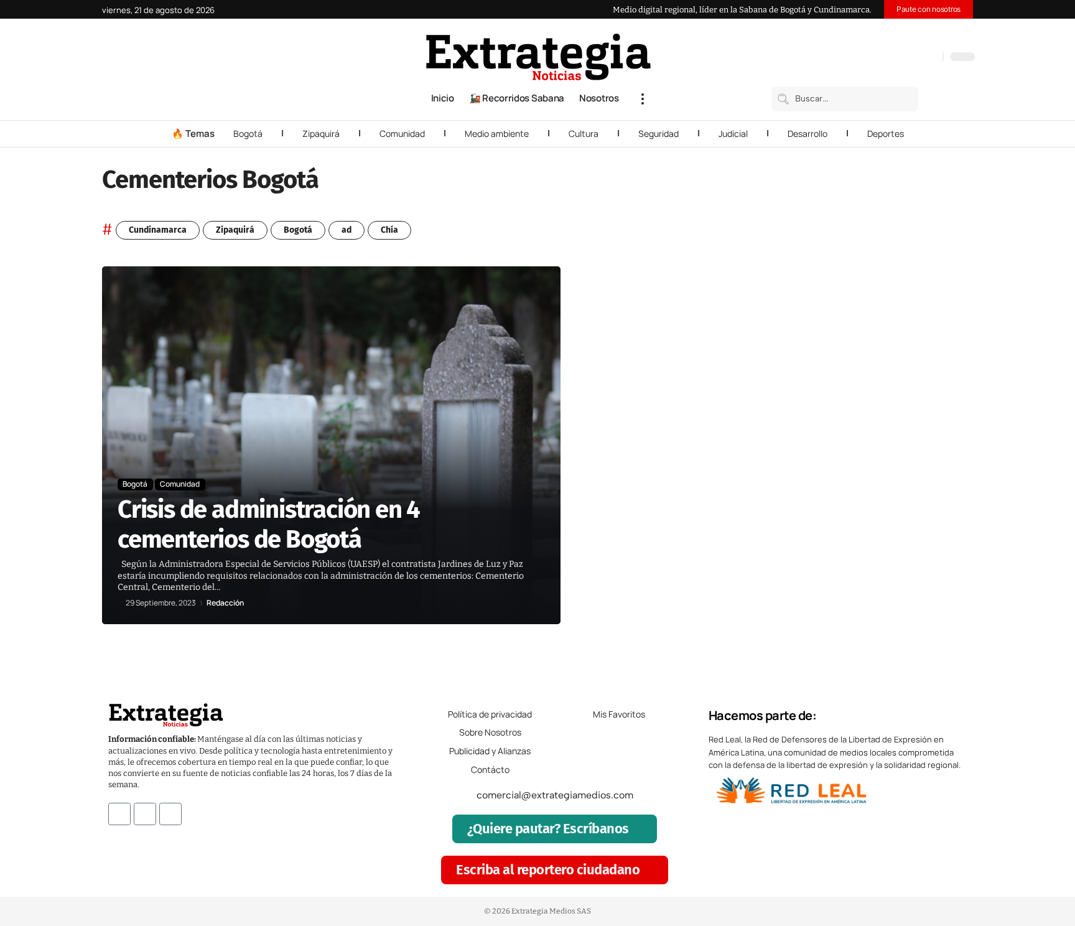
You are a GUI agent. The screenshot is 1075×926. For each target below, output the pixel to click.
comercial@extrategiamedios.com (555, 795)
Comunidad (402, 133)
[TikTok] (905, 57)
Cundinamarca (158, 230)
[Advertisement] (889, 453)
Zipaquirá (321, 133)
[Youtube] (170, 814)
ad (346, 230)
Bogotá (248, 133)
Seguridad (658, 133)
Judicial (733, 133)
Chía (389, 230)
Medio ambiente (497, 133)
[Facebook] (868, 57)
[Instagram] (893, 57)
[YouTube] (880, 57)
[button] (642, 99)
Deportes (885, 133)
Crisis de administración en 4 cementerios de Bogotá (269, 524)
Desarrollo (807, 133)
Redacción (225, 603)
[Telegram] (917, 57)
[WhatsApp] (930, 57)
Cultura (583, 133)
